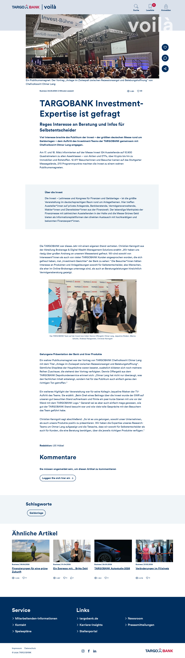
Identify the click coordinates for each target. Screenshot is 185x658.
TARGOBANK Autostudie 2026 (112, 568)
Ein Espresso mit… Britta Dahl (70, 568)
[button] (136, 8)
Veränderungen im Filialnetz (152, 568)
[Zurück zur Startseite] (34, 7)
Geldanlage (36, 513)
